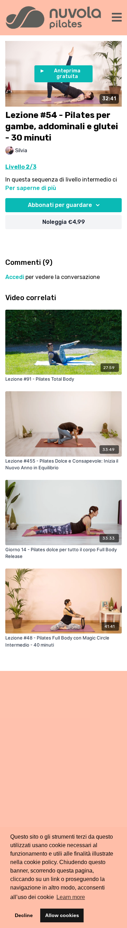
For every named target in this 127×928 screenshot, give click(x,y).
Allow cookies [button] (62, 915)
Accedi (14, 277)
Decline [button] (24, 915)
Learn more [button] (70, 897)
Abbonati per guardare (60, 205)
